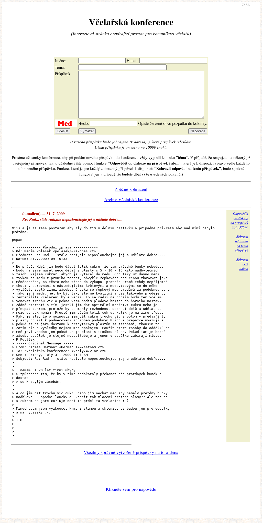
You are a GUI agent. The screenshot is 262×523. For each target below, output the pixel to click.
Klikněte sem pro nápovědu (131, 489)
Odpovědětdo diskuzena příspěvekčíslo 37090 (239, 220)
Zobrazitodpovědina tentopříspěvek (241, 243)
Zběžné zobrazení (131, 189)
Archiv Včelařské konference (131, 199)
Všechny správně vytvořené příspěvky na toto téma (131, 452)
